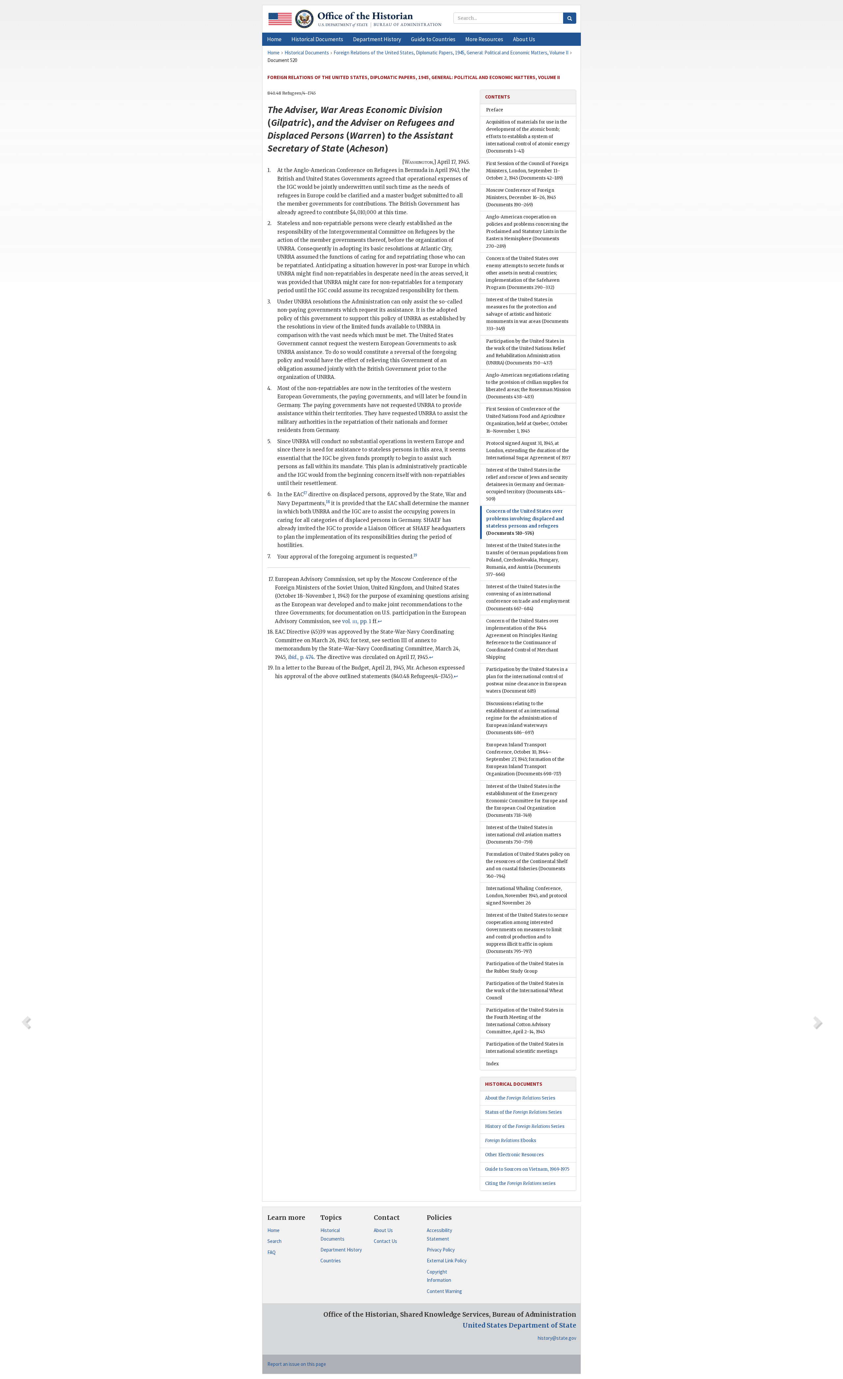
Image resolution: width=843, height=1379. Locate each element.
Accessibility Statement (439, 1234)
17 (305, 493)
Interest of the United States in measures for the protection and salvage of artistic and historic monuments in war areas (527, 314)
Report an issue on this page (296, 1364)
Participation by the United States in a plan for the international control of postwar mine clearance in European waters (527, 680)
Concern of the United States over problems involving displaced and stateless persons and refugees (525, 522)
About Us (383, 1230)
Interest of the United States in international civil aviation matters (523, 835)
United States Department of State (519, 1325)
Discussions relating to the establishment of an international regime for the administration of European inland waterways (522, 718)
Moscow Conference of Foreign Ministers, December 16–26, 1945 (521, 197)
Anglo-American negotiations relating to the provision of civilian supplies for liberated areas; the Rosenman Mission (528, 386)
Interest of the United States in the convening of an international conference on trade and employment (528, 597)
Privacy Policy (441, 1250)
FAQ (271, 1252)
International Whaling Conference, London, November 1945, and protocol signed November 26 (526, 896)
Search (274, 1241)
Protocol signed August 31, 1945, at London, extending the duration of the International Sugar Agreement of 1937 (528, 451)
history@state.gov (557, 1338)
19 (415, 555)
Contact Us (385, 1241)
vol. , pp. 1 (356, 621)
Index (492, 1064)
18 (328, 502)
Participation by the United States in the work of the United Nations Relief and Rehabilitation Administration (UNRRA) (525, 352)
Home (273, 1230)
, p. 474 (301, 657)
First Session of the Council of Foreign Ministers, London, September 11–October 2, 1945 (527, 171)
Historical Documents (332, 1234)
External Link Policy (447, 1260)
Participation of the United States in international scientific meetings (524, 1047)
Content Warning (444, 1291)
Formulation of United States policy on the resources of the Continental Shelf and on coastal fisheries (528, 865)
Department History (341, 1250)
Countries (330, 1260)
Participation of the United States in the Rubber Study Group (524, 967)
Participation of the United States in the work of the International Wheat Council (524, 991)
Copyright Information (439, 1276)
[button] (317, 39)
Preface (494, 110)
